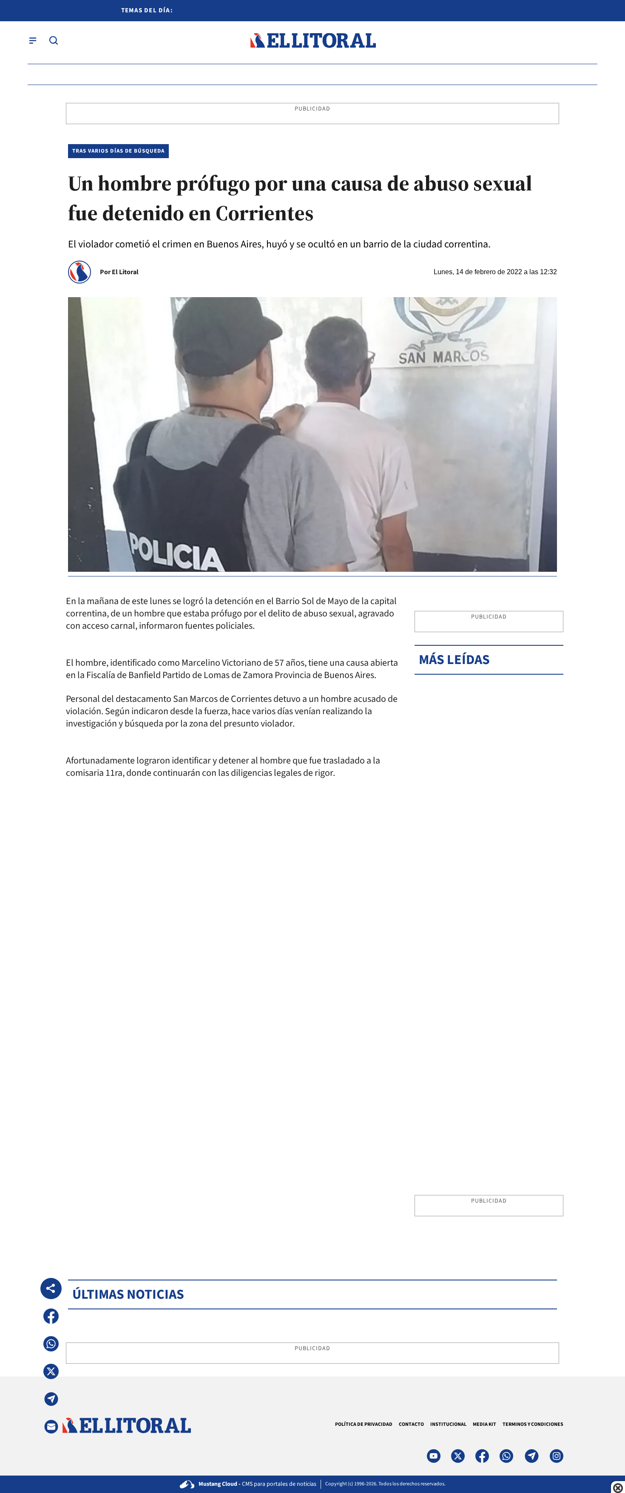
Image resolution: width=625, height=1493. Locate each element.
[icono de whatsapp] (506, 1456)
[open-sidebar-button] (33, 40)
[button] (51, 1316)
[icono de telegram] (531, 1456)
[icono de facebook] (482, 1456)
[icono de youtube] (433, 1456)
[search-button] (53, 40)
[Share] (51, 1288)
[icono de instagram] (556, 1456)
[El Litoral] (313, 40)
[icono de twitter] (458, 1456)
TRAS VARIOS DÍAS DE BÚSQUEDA (118, 151)
